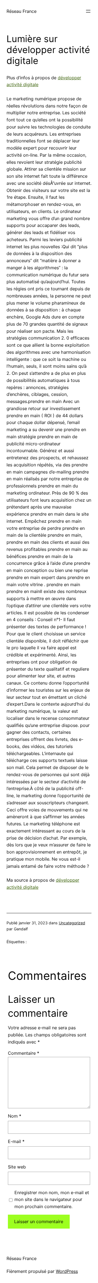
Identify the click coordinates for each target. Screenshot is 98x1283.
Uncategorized (72, 922)
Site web (17, 1167)
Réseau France (21, 11)
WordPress (67, 1271)
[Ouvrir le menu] (88, 11)
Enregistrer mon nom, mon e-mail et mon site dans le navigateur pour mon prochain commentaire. (51, 1199)
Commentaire (23, 1053)
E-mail (16, 1141)
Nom (14, 1116)
